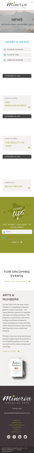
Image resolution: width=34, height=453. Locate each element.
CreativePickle (7, 451)
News (17, 429)
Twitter (25, 437)
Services (16, 423)
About (16, 420)
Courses (16, 427)
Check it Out (9, 351)
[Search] (29, 60)
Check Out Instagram (15, 281)
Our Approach (17, 425)
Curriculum (10, 182)
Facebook (14, 437)
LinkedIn (20, 437)
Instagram (8, 437)
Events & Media (11, 98)
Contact (17, 432)
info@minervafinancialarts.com (17, 413)
